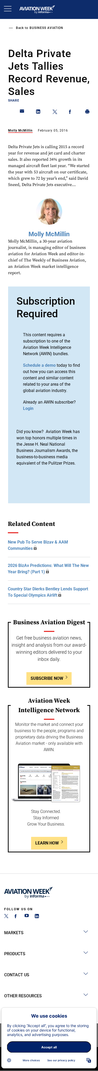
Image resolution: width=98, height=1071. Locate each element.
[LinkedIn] (37, 916)
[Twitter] (6, 916)
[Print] (87, 112)
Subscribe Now (47, 678)
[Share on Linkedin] (38, 112)
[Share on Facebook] (71, 112)
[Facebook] (16, 916)
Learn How (47, 843)
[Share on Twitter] (55, 112)
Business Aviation (46, 28)
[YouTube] (27, 916)
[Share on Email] (22, 112)
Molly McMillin (20, 130)
